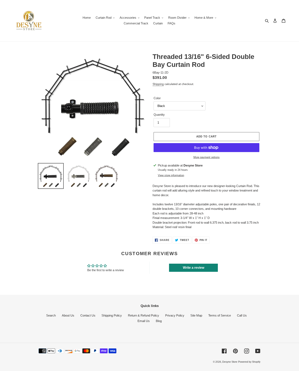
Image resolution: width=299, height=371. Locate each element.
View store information (171, 175)
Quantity (159, 114)
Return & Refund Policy (143, 315)
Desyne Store (229, 361)
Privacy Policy (174, 315)
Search (51, 315)
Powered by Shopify (249, 361)
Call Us (242, 315)
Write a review (193, 267)
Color (157, 98)
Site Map (196, 315)
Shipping (158, 84)
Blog (159, 321)
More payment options (206, 157)
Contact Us (87, 315)
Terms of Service (219, 315)
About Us (68, 315)
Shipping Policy (111, 315)
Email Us (143, 321)
